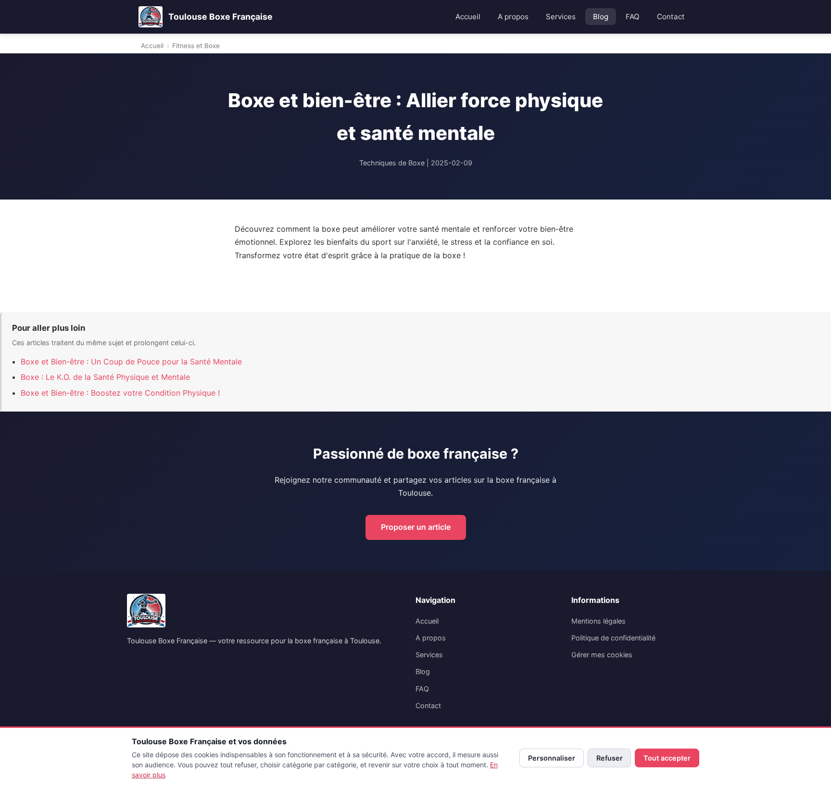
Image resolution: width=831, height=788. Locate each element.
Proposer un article (416, 527)
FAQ (633, 16)
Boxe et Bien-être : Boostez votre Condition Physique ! (120, 393)
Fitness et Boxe (196, 46)
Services (561, 16)
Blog (600, 16)
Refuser (609, 758)
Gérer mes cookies (601, 654)
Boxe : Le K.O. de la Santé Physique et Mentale (105, 377)
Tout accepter (667, 758)
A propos (513, 16)
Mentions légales (598, 621)
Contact (671, 16)
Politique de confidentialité (613, 638)
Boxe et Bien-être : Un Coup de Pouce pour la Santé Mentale (131, 361)
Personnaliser (551, 758)
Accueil (467, 16)
